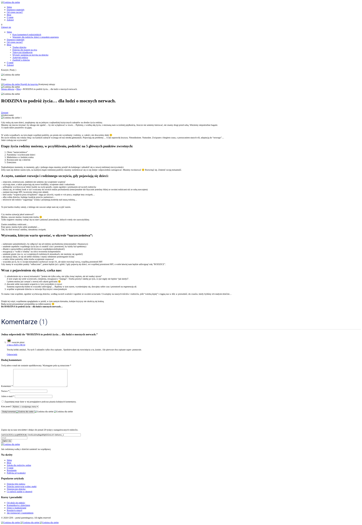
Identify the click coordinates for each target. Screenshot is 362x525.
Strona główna (7, 89)
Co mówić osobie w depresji (19, 491)
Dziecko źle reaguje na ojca (24, 50)
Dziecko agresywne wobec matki (21, 486)
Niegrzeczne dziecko (16, 489)
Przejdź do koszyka (29, 84)
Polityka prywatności (16, 473)
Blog (9, 15)
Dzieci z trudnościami (16, 508)
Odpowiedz (12, 354)
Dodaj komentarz (9, 412)
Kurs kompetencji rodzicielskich (26, 34)
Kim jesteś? (6, 406)
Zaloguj (10, 20)
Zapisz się (6, 441)
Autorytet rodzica (20, 57)
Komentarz (7, 386)
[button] (181, 442)
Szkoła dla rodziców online (19, 465)
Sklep (9, 7)
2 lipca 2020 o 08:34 (16, 345)
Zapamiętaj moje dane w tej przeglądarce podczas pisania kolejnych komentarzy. (40, 401)
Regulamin (12, 470)
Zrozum (4, 112)
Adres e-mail (7, 396)
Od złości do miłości (16, 503)
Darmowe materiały (15, 9)
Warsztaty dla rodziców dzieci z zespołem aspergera (35, 37)
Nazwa (5, 391)
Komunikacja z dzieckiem (18, 505)
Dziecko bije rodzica (16, 484)
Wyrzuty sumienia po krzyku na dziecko (30, 55)
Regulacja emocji (14, 510)
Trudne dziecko (19, 47)
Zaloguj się (6, 27)
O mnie (10, 17)
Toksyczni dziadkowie (22, 52)
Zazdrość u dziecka (21, 60)
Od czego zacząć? (15, 12)
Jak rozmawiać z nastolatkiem (20, 513)
